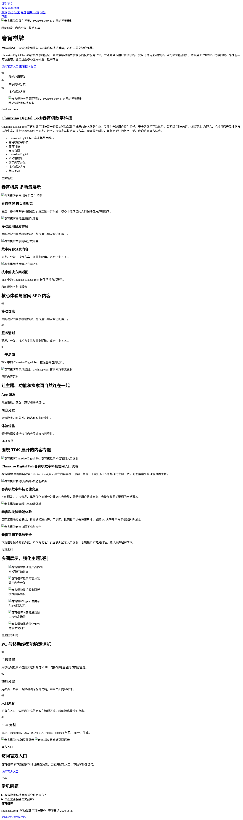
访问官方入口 (10, 66)
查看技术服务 (27, 66)
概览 (4, 12)
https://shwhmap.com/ (13, 816)
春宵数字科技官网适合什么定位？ (25, 795)
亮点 (11, 12)
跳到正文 (7, 3)
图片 (30, 12)
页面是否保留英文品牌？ (20, 799)
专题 (23, 12)
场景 (17, 12)
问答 (43, 12)
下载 (36, 12)
